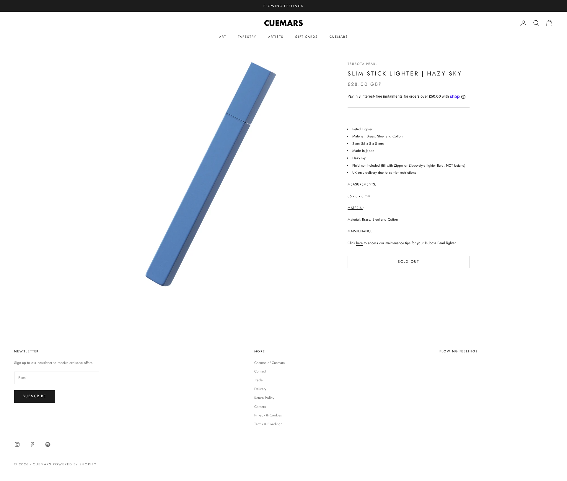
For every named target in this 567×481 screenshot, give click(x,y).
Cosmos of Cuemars (269, 362)
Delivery (260, 389)
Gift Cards (306, 36)
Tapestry (247, 36)
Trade (258, 380)
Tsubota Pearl (363, 63)
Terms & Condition (268, 424)
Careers (260, 406)
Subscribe (34, 396)
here (359, 243)
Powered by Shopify (75, 464)
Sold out (408, 261)
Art (222, 36)
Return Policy (264, 397)
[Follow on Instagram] (17, 444)
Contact (260, 371)
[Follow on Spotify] (48, 444)
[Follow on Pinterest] (32, 444)
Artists (276, 36)
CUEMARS (339, 36)
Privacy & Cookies (268, 415)
